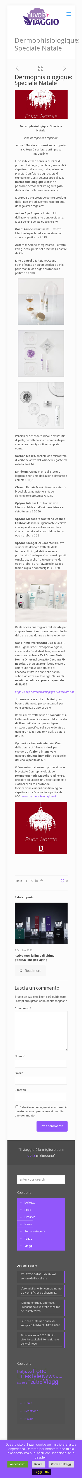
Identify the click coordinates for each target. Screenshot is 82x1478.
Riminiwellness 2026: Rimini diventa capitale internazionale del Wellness (40, 1339)
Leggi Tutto (42, 1472)
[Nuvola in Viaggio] (41, 16)
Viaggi (28, 1245)
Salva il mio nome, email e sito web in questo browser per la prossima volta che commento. (41, 1111)
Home (28, 1403)
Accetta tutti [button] (17, 1464)
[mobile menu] (69, 14)
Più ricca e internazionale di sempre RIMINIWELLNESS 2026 (40, 1323)
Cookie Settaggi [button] (61, 1464)
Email (19, 1073)
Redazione (31, 1411)
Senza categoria (34, 1231)
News (28, 1224)
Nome (19, 1056)
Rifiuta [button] (38, 1464)
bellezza (29, 1202)
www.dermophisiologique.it (39, 796)
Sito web (20, 1090)
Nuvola (28, 1418)
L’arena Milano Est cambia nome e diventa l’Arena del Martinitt (41, 1290)
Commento (23, 1008)
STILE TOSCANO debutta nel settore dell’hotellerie (38, 1276)
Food (27, 1209)
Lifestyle (29, 1217)
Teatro (28, 1238)
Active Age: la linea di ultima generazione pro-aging (34, 958)
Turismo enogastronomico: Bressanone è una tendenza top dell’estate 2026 (41, 1307)
